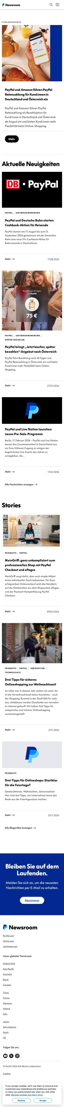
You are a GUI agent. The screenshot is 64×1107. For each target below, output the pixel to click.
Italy (5, 1014)
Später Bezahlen (15, 340)
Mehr (11, 139)
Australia (7, 974)
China (6, 992)
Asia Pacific (8, 969)
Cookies (7, 1073)
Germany (7, 1003)
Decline (21, 1100)
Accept (42, 1100)
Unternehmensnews (28, 213)
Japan (6, 1021)
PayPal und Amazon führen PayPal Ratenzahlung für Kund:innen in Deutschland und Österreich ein (28, 94)
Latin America (9, 1027)
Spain (6, 1032)
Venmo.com (8, 941)
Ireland (6, 1008)
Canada (7, 985)
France (6, 998)
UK (4, 1037)
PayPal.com (8, 935)
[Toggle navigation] (57, 5)
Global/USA (9, 963)
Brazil (5, 979)
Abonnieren (32, 900)
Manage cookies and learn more (27, 1095)
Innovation (37, 668)
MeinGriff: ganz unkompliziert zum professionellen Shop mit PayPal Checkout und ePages (30, 564)
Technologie (13, 672)
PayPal (9, 213)
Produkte (11, 553)
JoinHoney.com (10, 946)
